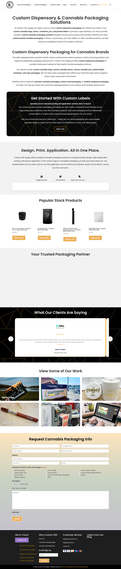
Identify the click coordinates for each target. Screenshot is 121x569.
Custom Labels (55, 5)
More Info (60, 129)
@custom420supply (27, 545)
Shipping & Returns (68, 542)
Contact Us (94, 5)
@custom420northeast (28, 554)
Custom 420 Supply (27, 558)
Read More (60, 344)
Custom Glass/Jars (20, 473)
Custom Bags (52, 470)
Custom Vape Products (88, 470)
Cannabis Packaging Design (47, 542)
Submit (17, 519)
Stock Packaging (19, 470)
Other (49, 477)
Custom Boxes (52, 473)
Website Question (19, 477)
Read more (44, 238)
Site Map (85, 567)
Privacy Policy (78, 567)
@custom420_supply (27, 550)
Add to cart (18, 238)
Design (83, 475)
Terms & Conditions (67, 567)
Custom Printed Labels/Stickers (91, 473)
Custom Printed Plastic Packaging (58, 475)
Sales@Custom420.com (70, 539)
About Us (83, 5)
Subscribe (44, 561)
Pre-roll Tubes (18, 475)
